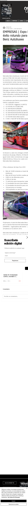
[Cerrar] (26, 489)
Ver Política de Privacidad (14, 497)
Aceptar (13, 501)
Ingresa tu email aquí (10, 252)
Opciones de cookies (14, 504)
